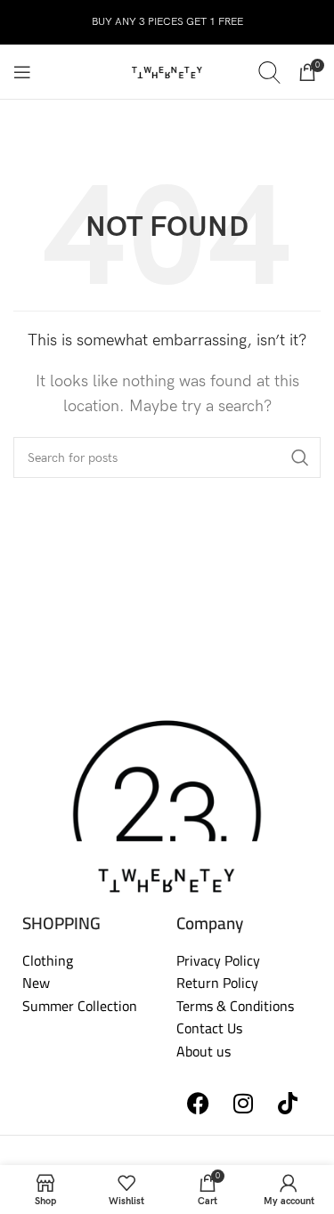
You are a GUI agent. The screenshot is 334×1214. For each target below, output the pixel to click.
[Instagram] (243, 1103)
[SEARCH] (300, 457)
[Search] (269, 72)
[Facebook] (198, 1103)
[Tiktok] (287, 1103)
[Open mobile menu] (22, 72)
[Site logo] (167, 71)
